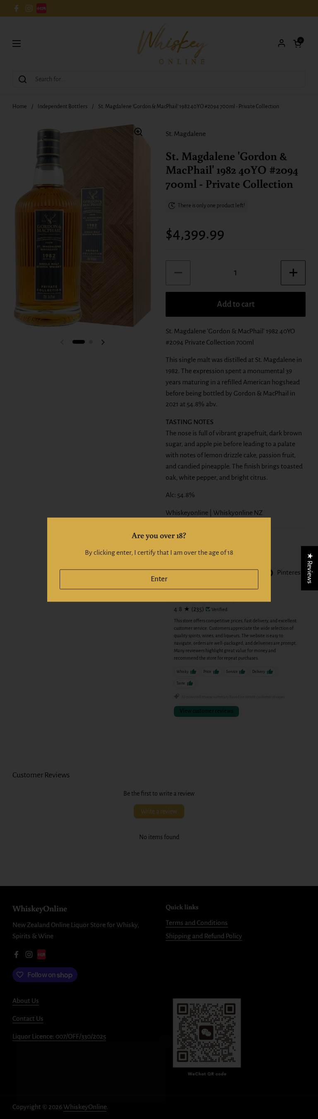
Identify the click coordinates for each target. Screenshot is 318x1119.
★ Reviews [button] (309, 567)
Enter (159, 579)
